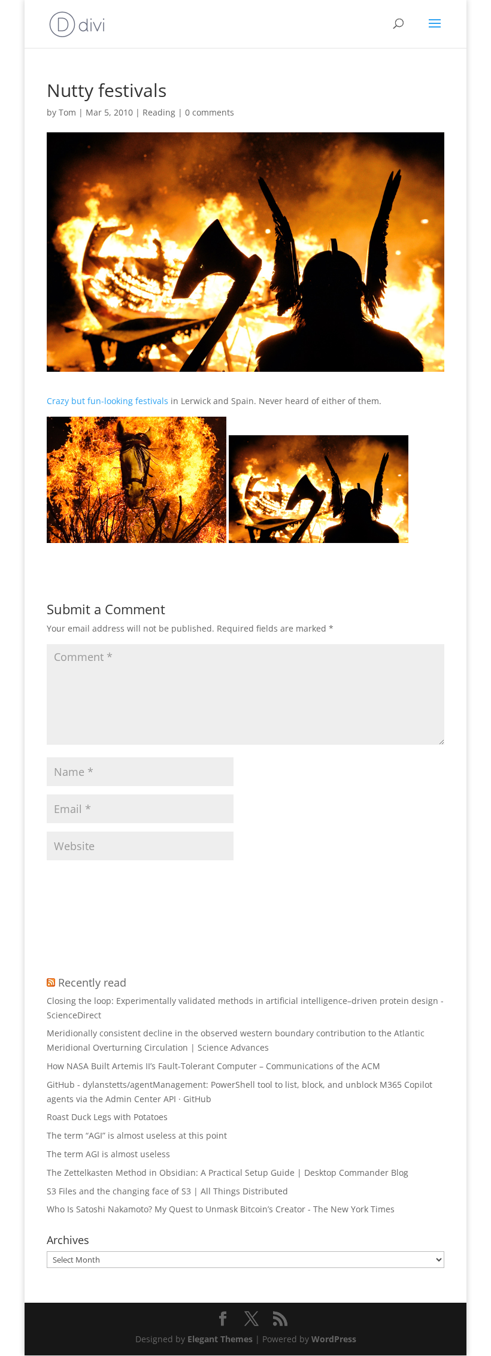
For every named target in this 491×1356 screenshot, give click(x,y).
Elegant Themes (220, 1339)
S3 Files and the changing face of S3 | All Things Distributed (167, 1191)
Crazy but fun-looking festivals (107, 401)
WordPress (333, 1339)
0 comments (209, 112)
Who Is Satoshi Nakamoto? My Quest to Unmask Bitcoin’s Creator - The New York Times (221, 1209)
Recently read (92, 982)
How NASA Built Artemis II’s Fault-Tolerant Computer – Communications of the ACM (213, 1066)
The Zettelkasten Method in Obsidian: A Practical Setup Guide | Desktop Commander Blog (227, 1172)
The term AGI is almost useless (108, 1154)
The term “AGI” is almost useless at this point (137, 1135)
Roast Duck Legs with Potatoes (107, 1117)
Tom (67, 112)
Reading (159, 112)
